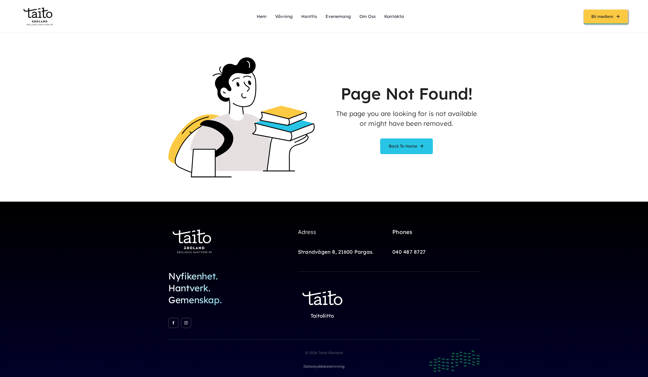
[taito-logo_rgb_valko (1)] (323, 287)
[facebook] (173, 323)
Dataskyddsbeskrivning (324, 366)
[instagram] (186, 323)
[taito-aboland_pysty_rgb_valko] (193, 226)
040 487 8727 (409, 252)
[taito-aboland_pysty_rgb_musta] (39, 6)
